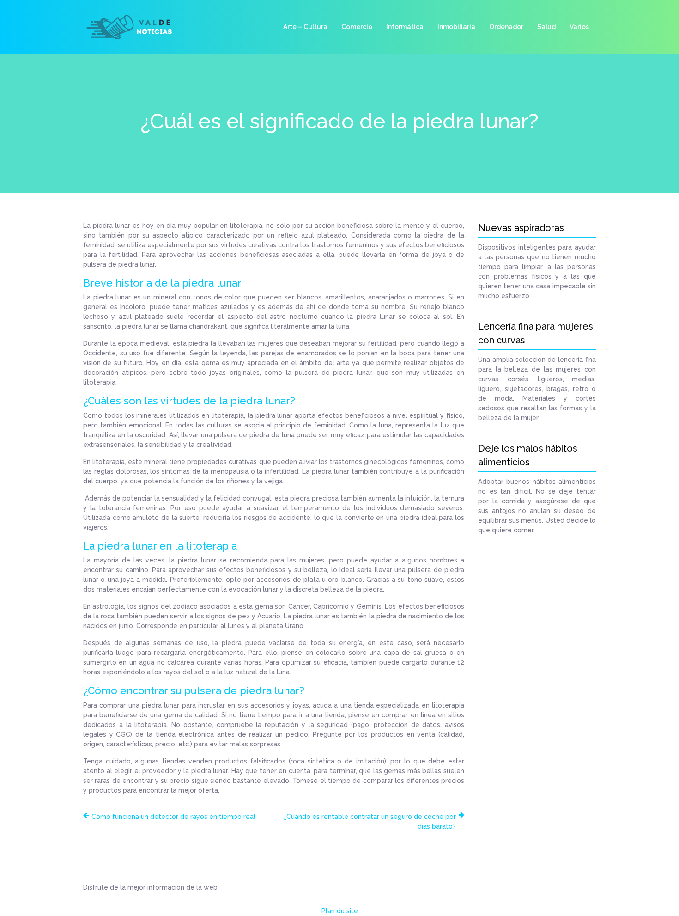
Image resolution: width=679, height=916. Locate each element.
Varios (579, 27)
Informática (405, 27)
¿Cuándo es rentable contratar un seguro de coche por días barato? (369, 821)
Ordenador (506, 27)
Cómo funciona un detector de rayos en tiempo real (173, 816)
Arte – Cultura (305, 27)
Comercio (356, 27)
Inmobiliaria (456, 27)
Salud (546, 27)
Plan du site (339, 911)
